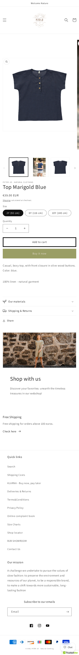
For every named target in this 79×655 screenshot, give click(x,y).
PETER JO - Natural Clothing (42, 649)
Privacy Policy (15, 507)
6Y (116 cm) (36, 213)
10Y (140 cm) (59, 213)
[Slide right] (75, 168)
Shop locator (15, 532)
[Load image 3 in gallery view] (60, 167)
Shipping (6, 200)
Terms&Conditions (18, 499)
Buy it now (39, 253)
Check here (9, 431)
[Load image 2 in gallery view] (39, 167)
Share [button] (10, 320)
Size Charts (14, 524)
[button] (5, 20)
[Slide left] (4, 168)
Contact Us (13, 549)
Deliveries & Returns (19, 491)
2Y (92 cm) (13, 213)
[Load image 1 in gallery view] (18, 167)
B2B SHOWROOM (17, 540)
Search (11, 466)
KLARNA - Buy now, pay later (24, 483)
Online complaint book (21, 516)
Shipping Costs (16, 475)
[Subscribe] (67, 612)
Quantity (7, 221)
